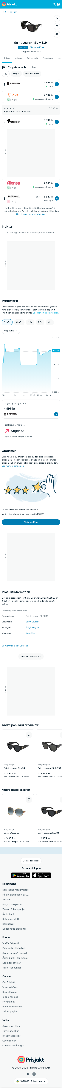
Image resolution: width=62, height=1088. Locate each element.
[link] (18, 754)
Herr (33, 633)
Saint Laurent (32, 621)
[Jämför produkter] (57, 34)
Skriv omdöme (37, 47)
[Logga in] (58, 4)
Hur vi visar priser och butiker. (31, 214)
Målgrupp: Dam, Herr (31, 51)
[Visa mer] (4, 84)
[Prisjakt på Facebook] (28, 1073)
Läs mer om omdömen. (13, 465)
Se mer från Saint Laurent (15, 645)
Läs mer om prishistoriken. (46, 312)
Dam (28, 633)
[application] (31, 366)
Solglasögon (11, 12)
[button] (57, 18)
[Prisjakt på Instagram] (34, 1073)
